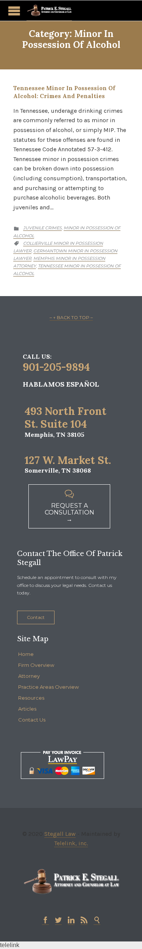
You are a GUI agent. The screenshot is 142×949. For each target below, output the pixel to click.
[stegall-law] (49, 10)
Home (26, 654)
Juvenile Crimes (42, 227)
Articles (27, 709)
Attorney (29, 676)
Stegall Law (60, 833)
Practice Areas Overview (48, 687)
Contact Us (31, 720)
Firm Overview (36, 665)
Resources (31, 698)
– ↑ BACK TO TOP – (71, 317)
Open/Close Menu (14, 10)
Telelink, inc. (71, 843)
